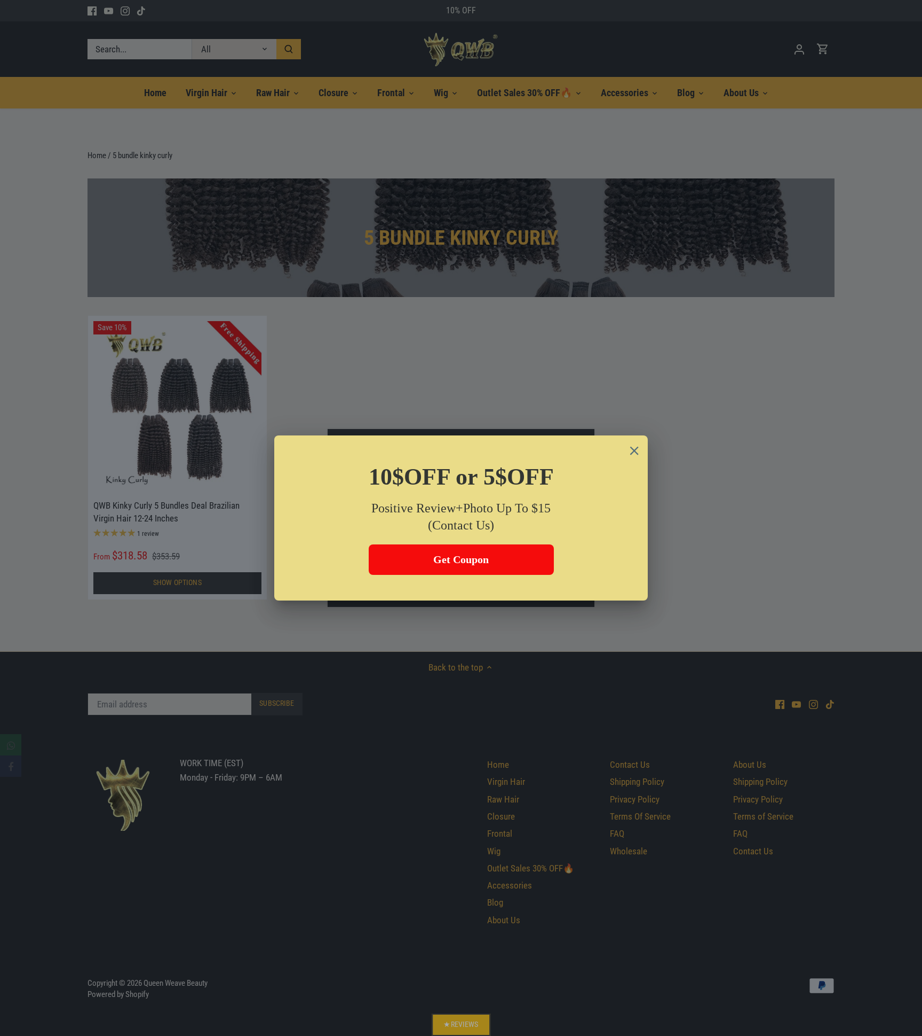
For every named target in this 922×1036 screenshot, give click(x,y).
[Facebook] (10, 766)
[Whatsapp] (10, 744)
